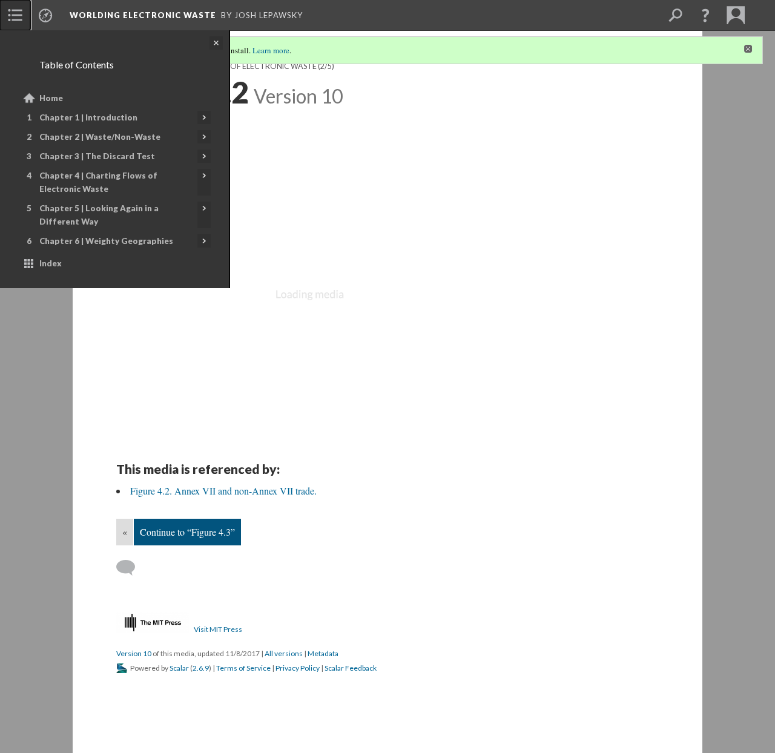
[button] (705, 15)
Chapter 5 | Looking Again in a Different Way (99, 214)
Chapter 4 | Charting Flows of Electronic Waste (98, 182)
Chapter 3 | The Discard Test (97, 156)
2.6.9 (201, 667)
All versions (284, 653)
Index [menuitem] (50, 263)
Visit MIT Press (218, 629)
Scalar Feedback (351, 667)
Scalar (179, 667)
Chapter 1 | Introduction (88, 117)
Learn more (270, 50)
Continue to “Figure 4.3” (187, 531)
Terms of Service (243, 667)
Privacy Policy (297, 667)
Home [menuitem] (51, 98)
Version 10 (133, 653)
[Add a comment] (131, 568)
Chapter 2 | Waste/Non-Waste (99, 137)
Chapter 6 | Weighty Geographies (106, 241)
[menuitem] (15, 15)
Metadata (323, 653)
